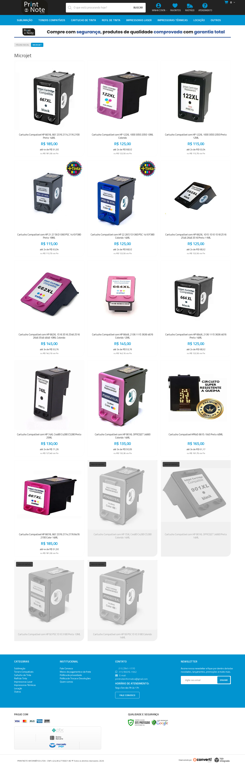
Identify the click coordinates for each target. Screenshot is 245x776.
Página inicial (22, 44)
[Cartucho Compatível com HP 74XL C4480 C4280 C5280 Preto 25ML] (49, 408)
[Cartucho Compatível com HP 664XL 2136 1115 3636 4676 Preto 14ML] (196, 308)
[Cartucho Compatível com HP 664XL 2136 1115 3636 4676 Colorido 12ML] (122, 308)
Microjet (37, 44)
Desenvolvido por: (185, 760)
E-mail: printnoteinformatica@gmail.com (131, 677)
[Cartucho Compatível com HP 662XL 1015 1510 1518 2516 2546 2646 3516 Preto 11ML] (196, 208)
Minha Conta (158, 10)
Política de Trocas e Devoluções (75, 678)
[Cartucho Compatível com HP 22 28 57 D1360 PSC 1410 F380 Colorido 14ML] (122, 208)
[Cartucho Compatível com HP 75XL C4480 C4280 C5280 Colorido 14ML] (122, 508)
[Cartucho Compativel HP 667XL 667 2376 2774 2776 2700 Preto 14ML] (49, 109)
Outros (17, 691)
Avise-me (122, 551)
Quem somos (66, 681)
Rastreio (189, 10)
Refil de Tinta (20, 678)
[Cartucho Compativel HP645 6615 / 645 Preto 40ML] (196, 408)
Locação (18, 688)
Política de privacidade (71, 675)
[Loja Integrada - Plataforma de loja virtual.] (222, 760)
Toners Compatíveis (24, 671)
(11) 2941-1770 (126, 668)
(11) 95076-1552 (127, 672)
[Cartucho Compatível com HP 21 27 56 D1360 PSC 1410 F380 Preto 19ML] (49, 208)
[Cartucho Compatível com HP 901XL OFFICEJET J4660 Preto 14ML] (196, 508)
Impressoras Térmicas (25, 685)
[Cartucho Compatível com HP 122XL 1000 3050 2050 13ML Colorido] (122, 109)
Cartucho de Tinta (22, 675)
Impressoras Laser (23, 681)
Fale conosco (127, 695)
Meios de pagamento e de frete (75, 671)
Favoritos (175, 10)
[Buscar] (138, 8)
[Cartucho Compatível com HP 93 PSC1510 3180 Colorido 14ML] (122, 600)
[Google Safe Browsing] (160, 722)
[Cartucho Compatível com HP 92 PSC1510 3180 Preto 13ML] (49, 600)
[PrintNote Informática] (34, 7)
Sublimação (19, 668)
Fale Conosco (66, 668)
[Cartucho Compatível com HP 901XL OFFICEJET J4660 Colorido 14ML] (122, 408)
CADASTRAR (220, 681)
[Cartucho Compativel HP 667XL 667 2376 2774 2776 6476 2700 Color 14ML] (49, 508)
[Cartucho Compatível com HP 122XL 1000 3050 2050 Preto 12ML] (196, 109)
